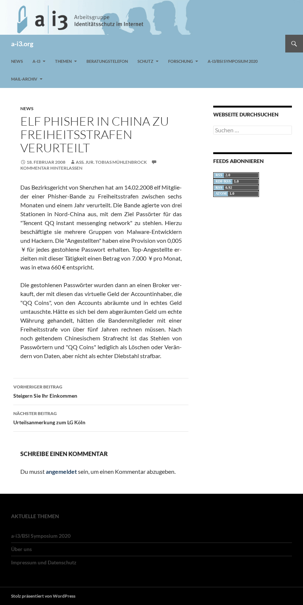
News (17, 61)
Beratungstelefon (107, 61)
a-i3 (36, 61)
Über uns (21, 549)
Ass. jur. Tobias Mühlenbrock (111, 162)
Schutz (145, 61)
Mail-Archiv (24, 79)
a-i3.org (22, 44)
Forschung (180, 61)
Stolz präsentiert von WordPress (43, 596)
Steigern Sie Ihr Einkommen (45, 391)
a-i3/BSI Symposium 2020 (233, 61)
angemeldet (61, 471)
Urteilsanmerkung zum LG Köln (49, 418)
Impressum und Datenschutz (43, 562)
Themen (63, 61)
